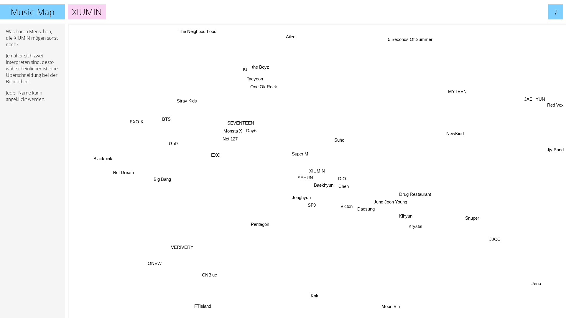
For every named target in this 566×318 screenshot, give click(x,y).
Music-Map (33, 12)
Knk (315, 296)
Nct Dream (123, 172)
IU (245, 69)
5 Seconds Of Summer (409, 39)
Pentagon (260, 224)
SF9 (312, 205)
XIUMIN (317, 170)
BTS (166, 119)
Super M (300, 153)
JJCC (495, 239)
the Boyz (261, 66)
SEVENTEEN (240, 123)
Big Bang (162, 179)
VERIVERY (183, 247)
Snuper (472, 217)
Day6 (251, 130)
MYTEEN (457, 91)
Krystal (415, 226)
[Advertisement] (32, 197)
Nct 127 (230, 138)
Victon (347, 206)
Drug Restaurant (415, 194)
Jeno (536, 283)
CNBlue (209, 274)
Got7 (173, 143)
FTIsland (202, 306)
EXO (216, 155)
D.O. (342, 178)
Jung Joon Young (390, 201)
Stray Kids (187, 101)
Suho (339, 140)
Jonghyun (301, 197)
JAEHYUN (534, 99)
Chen (343, 186)
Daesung (366, 208)
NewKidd (455, 133)
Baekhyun (323, 185)
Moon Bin (395, 305)
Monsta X (232, 131)
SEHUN (306, 177)
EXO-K (137, 122)
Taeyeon (254, 79)
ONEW (155, 263)
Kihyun (405, 215)
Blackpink (102, 158)
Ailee (292, 36)
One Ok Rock (263, 87)
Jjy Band (555, 149)
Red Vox (555, 104)
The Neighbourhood (198, 31)
